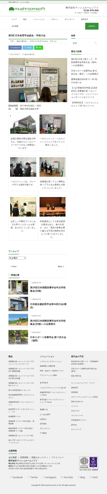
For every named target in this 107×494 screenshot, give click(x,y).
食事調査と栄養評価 (47, 366)
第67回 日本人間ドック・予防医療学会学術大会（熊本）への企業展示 (84, 62)
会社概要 (15, 26)
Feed (94, 477)
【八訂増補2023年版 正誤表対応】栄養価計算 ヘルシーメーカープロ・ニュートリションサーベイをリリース (84, 92)
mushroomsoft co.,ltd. (53, 485)
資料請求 (84, 19)
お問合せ (91, 26)
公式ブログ (75, 411)
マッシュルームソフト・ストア (83, 383)
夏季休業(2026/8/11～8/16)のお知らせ (84, 81)
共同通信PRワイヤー (79, 420)
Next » (61, 266)
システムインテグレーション (51, 361)
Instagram (50, 477)
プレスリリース (77, 415)
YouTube (68, 477)
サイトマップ (76, 429)
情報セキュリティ (39, 457)
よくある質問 (45, 414)
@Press (74, 425)
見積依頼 (74, 392)
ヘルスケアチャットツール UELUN (53, 388)
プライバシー (57, 457)
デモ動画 (43, 433)
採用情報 (24, 457)
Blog (82, 477)
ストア (14, 19)
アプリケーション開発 (48, 375)
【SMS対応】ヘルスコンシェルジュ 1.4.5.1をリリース (85, 104)
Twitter (29, 48)
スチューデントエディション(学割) (84, 397)
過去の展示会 (29, 54)
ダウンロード (69, 19)
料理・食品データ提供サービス (52, 371)
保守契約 (43, 424)
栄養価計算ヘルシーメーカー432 (20, 436)
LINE (39, 48)
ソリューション (39, 19)
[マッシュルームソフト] (27, 9)
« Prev (14, 266)
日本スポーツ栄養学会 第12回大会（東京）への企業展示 (84, 72)
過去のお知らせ (77, 401)
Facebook (16, 48)
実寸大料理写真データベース (19, 390)
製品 (25, 19)
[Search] (95, 43)
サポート (54, 19)
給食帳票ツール (14, 416)
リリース (74, 406)
